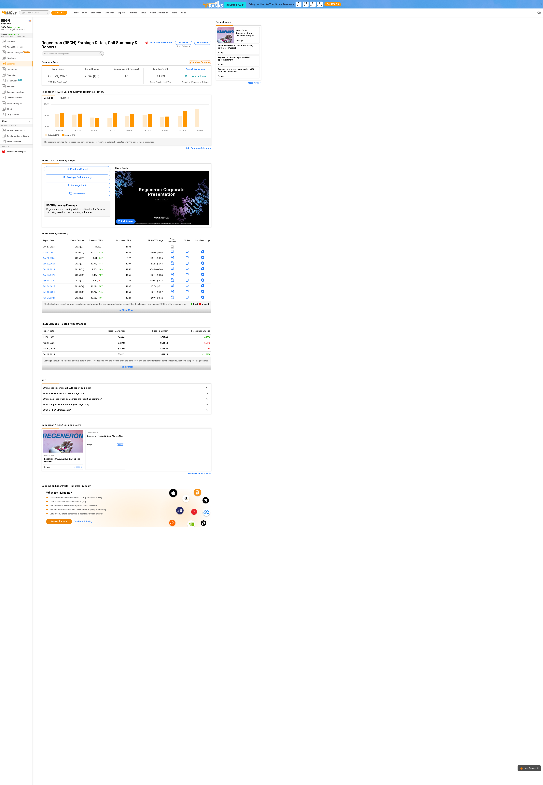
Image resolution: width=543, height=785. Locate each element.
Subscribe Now (59, 521)
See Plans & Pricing (83, 521)
